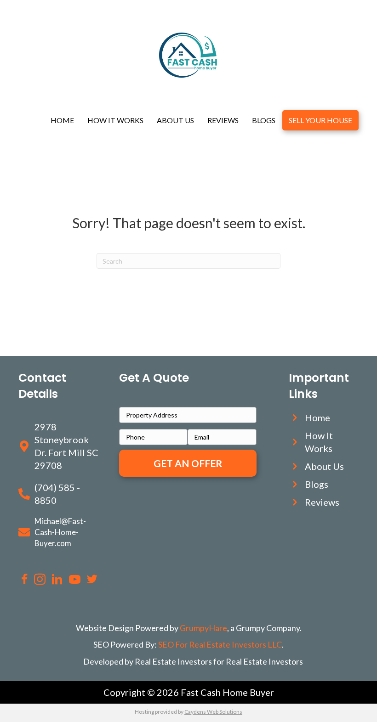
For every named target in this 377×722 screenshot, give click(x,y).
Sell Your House (320, 120)
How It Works (115, 120)
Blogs (263, 120)
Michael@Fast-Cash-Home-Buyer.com (60, 532)
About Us (175, 120)
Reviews (223, 120)
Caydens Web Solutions (213, 711)
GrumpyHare (203, 628)
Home (62, 120)
